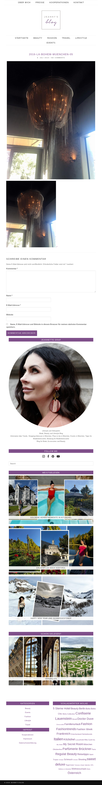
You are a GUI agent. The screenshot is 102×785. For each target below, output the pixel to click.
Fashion (52, 38)
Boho (88, 708)
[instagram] (43, 456)
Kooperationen (59, 2)
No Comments (58, 57)
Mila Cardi (88, 740)
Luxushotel (79, 740)
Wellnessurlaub (79, 769)
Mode (61, 744)
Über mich (24, 2)
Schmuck (68, 759)
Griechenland (76, 734)
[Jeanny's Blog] (51, 20)
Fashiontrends (66, 729)
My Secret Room (73, 744)
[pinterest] (53, 456)
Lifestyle (81, 38)
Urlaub (82, 765)
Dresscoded (60, 724)
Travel (66, 38)
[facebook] (48, 456)
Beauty (37, 38)
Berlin (82, 708)
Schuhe (75, 759)
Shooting (82, 759)
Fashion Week (84, 729)
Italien (58, 739)
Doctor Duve (85, 718)
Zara (88, 769)
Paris (94, 749)
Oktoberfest (57, 749)
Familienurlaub (72, 724)
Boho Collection (69, 714)
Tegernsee (70, 765)
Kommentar (12, 269)
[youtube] (58, 456)
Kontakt (79, 2)
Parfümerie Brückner (77, 749)
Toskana (77, 765)
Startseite (21, 38)
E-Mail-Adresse (13, 305)
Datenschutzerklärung (27, 743)
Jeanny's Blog (17, 782)
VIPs (92, 765)
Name (9, 295)
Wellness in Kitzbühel (64, 769)
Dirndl (74, 719)
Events (51, 43)
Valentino (87, 765)
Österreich (74, 773)
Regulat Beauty (66, 754)
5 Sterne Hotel (61, 708)
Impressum (27, 739)
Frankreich (63, 733)
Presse (40, 2)
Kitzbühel (69, 739)
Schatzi (61, 759)
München (88, 744)
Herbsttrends (87, 734)
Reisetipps (83, 754)
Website (9, 315)
